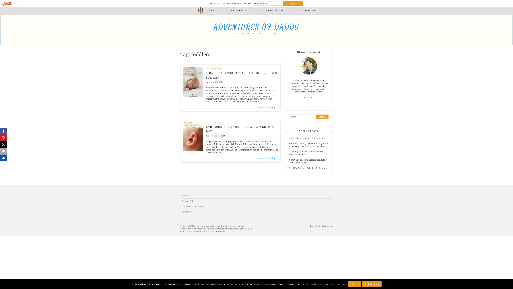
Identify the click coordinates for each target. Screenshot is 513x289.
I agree (354, 284)
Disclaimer (187, 212)
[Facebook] (3, 131)
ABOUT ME (309, 97)
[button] (256, 3)
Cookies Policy (371, 284)
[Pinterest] (3, 137)
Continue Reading (268, 107)
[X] (3, 144)
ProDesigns (327, 226)
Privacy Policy (188, 201)
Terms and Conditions (192, 206)
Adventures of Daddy (256, 27)
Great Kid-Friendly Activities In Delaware (308, 168)
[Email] (3, 151)
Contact (185, 196)
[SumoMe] (3, 158)
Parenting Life (213, 69)
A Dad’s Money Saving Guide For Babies (307, 138)
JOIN (293, 3)
